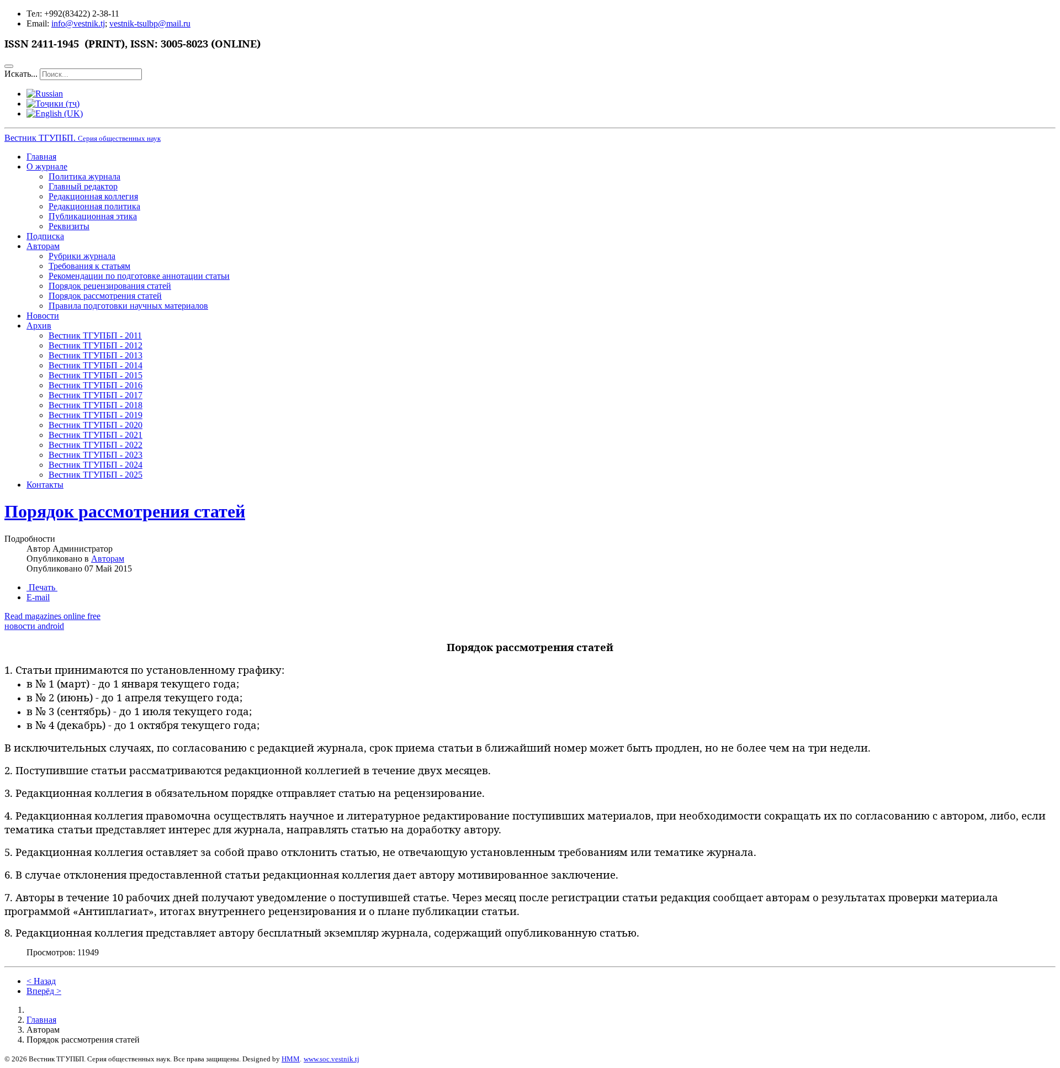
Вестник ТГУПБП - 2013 (95, 355)
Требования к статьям (89, 266)
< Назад (41, 981)
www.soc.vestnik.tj (331, 1059)
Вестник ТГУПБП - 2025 (95, 474)
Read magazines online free (52, 616)
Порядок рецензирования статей (110, 285)
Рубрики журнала (82, 256)
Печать (41, 587)
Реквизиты (69, 226)
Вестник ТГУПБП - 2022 (95, 445)
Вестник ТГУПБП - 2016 (95, 385)
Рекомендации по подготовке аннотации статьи (139, 276)
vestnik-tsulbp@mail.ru (149, 23)
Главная (41, 156)
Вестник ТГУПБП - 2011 (95, 335)
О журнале (46, 166)
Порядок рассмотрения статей (105, 295)
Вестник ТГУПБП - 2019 (95, 415)
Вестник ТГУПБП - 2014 (95, 365)
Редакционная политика (94, 206)
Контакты (44, 484)
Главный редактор (83, 186)
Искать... (21, 73)
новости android (34, 626)
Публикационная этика (93, 216)
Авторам (43, 246)
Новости (42, 315)
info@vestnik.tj (78, 23)
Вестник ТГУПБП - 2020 (95, 425)
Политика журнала (84, 176)
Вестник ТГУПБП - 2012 (95, 345)
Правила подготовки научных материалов (128, 305)
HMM (291, 1059)
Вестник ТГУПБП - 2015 (95, 375)
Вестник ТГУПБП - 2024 (95, 464)
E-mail (38, 597)
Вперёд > (43, 991)
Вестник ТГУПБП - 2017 (95, 395)
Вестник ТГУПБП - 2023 (95, 454)
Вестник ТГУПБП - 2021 (95, 435)
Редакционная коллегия (93, 196)
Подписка (45, 236)
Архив (38, 325)
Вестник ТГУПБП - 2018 (95, 405)
